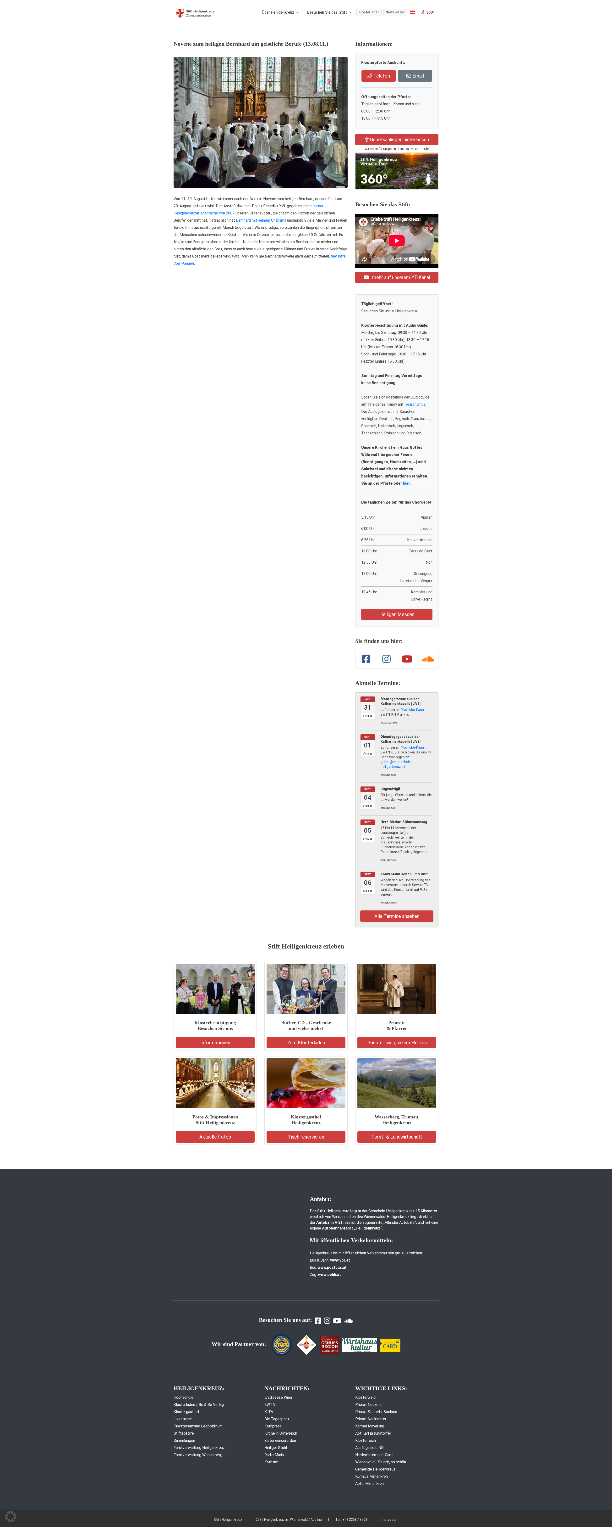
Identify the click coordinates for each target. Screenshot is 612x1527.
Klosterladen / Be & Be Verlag (199, 1404)
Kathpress (273, 1426)
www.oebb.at (329, 1274)
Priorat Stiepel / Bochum (376, 1411)
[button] (412, 12)
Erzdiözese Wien (278, 1397)
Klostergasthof (186, 1411)
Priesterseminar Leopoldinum (198, 1426)
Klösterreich (365, 1440)
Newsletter (395, 12)
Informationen (215, 1042)
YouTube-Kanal (413, 710)
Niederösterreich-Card (374, 1455)
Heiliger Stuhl (275, 1447)
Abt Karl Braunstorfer (373, 1433)
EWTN (269, 1404)
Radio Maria (274, 1455)
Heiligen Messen (396, 614)
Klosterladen (369, 12)
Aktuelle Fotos (215, 1137)
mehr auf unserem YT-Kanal (400, 277)
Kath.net (271, 1462)
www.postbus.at (332, 1267)
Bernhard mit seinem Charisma (261, 220)
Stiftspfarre (184, 1433)
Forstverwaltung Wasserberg (198, 1455)
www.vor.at (340, 1260)
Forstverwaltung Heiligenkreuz (199, 1447)
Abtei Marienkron (369, 1483)
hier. (407, 483)
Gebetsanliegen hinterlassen (399, 139)
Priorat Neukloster (370, 1419)
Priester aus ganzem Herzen (397, 1042)
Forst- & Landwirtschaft (397, 1137)
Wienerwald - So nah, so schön (380, 1462)
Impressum (390, 1519)
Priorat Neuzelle (368, 1404)
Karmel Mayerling (369, 1426)
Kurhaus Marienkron (371, 1476)
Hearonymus (414, 404)
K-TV (268, 1411)
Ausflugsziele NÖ (369, 1447)
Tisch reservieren (306, 1137)
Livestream (183, 1419)
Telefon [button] (381, 76)
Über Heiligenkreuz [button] (278, 12)
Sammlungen (184, 1440)
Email (417, 76)
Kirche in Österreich (280, 1433)
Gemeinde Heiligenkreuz (375, 1469)
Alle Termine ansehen (396, 916)
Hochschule (183, 1397)
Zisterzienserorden (280, 1440)
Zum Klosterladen (306, 1042)
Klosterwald (365, 1397)
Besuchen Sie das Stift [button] (327, 12)
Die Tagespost (276, 1419)
